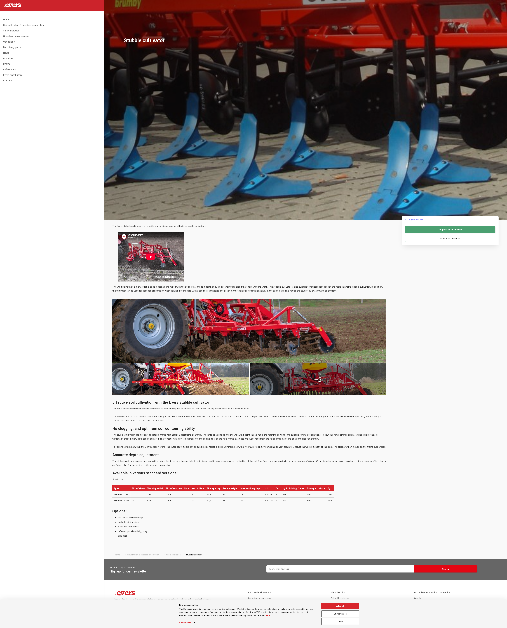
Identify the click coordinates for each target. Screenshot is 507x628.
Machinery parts (12, 47)
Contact (7, 80)
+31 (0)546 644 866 (414, 219)
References (9, 69)
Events (7, 64)
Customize (339, 614)
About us (8, 58)
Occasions (9, 41)
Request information (450, 229)
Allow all (340, 606)
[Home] (52, 5)
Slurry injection (11, 30)
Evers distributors (12, 75)
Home (6, 19)
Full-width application (340, 598)
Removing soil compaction (260, 598)
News (6, 52)
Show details (185, 623)
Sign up (446, 569)
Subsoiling (418, 598)
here (268, 615)
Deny (340, 621)
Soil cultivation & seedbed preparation (23, 25)
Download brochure (450, 238)
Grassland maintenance (16, 36)
